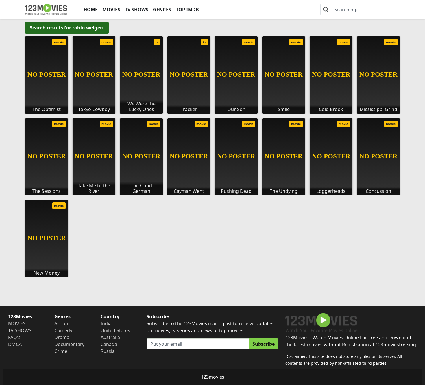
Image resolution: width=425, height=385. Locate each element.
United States (115, 330)
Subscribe (263, 344)
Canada (109, 344)
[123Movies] (46, 9)
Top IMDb (187, 9)
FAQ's (14, 337)
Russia (108, 351)
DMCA (15, 344)
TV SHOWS (136, 9)
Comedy (63, 330)
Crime (60, 351)
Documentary (69, 344)
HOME (91, 9)
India (106, 323)
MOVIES (111, 9)
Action (61, 323)
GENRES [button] (162, 9)
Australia (110, 337)
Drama (61, 337)
